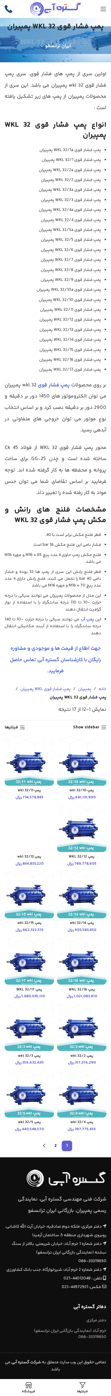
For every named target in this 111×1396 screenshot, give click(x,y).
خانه (102, 689)
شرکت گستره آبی (26, 1362)
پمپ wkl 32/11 (29, 790)
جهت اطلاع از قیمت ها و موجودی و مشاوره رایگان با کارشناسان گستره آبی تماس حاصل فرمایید (55, 659)
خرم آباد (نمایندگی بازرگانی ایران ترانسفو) (70, 1334)
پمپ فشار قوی (54, 385)
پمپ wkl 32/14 (82, 923)
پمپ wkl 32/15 (29, 923)
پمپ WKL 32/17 (29, 989)
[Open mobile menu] (103, 9)
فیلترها (11, 727)
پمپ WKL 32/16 (82, 989)
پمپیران (84, 689)
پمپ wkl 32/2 (81, 1056)
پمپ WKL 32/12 (82, 857)
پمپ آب (87, 619)
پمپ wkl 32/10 (81, 790)
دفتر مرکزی (96, 1320)
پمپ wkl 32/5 (29, 1122)
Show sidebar (86, 727)
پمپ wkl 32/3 (29, 1056)
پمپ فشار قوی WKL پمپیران (45, 689)
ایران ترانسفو (58, 46)
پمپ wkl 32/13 (29, 857)
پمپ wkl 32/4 (81, 1122)
